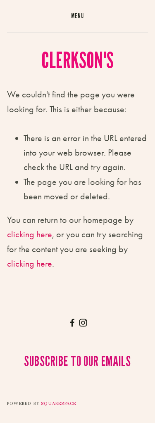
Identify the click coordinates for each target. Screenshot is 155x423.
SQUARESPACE (58, 403)
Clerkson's (77, 60)
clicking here (29, 234)
